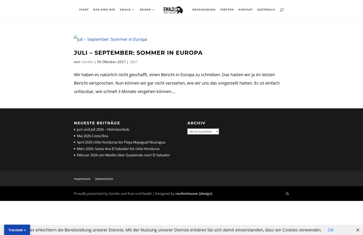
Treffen (227, 9)
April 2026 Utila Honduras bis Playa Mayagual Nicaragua (121, 142)
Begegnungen (204, 9)
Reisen (145, 9)
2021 (134, 62)
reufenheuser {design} (193, 193)
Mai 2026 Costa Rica (92, 136)
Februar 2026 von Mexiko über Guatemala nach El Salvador (123, 155)
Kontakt (245, 9)
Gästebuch (266, 9)
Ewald (125, 9)
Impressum (82, 179)
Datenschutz (104, 179)
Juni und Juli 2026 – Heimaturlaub (103, 129)
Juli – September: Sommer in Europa (138, 52)
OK (331, 230)
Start (84, 9)
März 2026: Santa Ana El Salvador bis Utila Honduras (118, 148)
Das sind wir (104, 9)
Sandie (87, 62)
